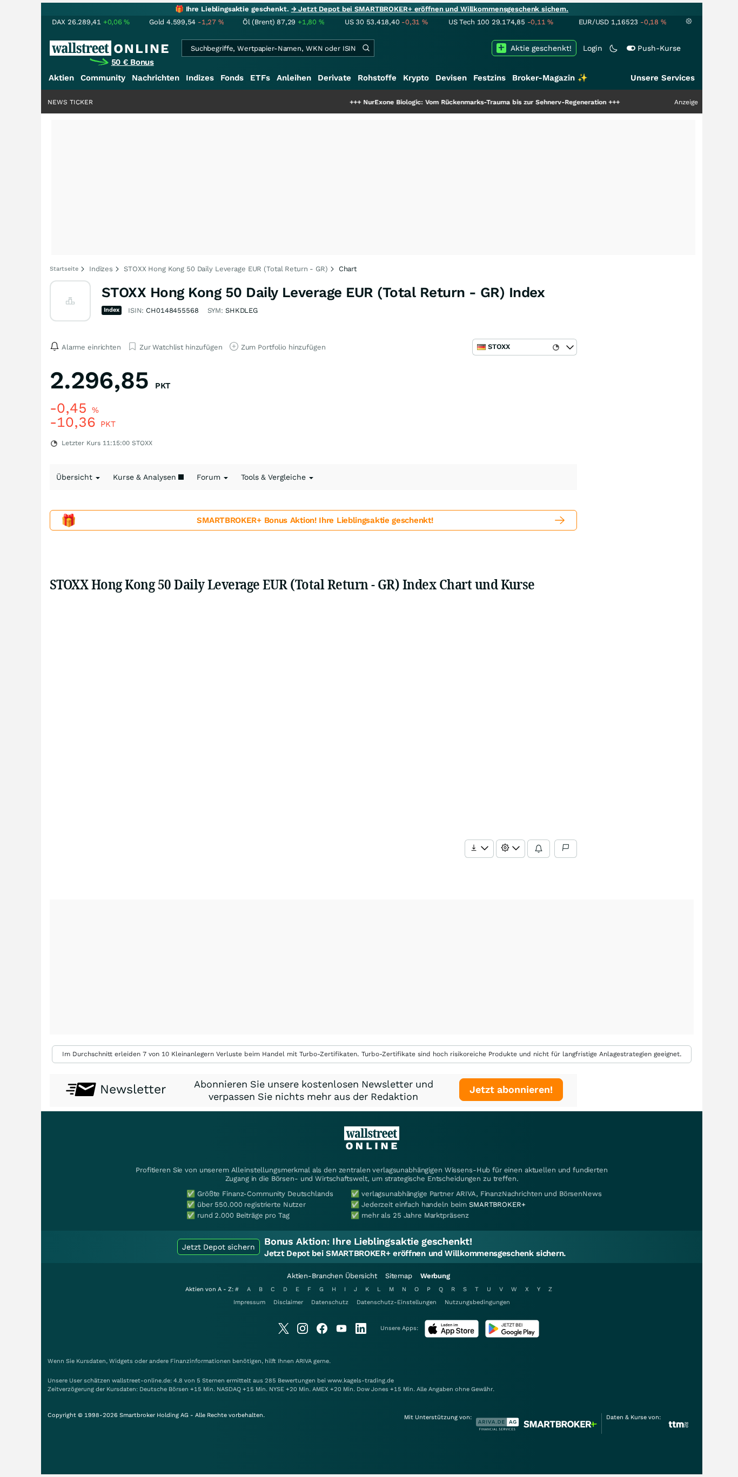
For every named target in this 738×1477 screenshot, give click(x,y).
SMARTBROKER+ (497, 1204)
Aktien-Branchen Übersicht (332, 1276)
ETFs (260, 78)
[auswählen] (479, 848)
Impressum (249, 1302)
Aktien (61, 78)
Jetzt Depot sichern (218, 1247)
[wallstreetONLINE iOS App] (452, 1335)
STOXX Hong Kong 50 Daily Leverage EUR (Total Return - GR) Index (323, 292)
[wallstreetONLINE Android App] (512, 1335)
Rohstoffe (377, 78)
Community (102, 78)
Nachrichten (155, 78)
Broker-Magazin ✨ (550, 78)
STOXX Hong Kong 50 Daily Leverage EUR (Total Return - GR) (226, 269)
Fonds (232, 78)
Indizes (200, 78)
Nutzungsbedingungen (477, 1302)
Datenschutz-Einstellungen (397, 1302)
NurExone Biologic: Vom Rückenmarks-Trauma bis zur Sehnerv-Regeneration (452, 102)
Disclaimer (288, 1302)
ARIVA (304, 1361)
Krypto (416, 78)
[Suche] (366, 48)
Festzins (489, 78)
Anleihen (294, 78)
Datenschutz (329, 1302)
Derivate (334, 78)
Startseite (64, 268)
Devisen (451, 78)
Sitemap (398, 1276)
